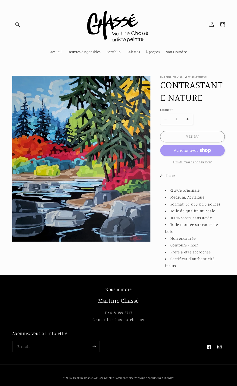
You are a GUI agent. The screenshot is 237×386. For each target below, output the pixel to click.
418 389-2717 (121, 312)
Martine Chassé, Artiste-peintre (94, 378)
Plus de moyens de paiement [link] (192, 162)
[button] (17, 24)
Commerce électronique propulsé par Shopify (144, 378)
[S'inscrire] (94, 346)
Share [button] (170, 175)
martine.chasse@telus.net (121, 319)
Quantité (166, 110)
